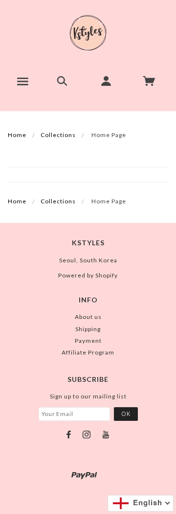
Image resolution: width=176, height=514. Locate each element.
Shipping (88, 329)
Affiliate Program (88, 352)
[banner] (88, 33)
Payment (88, 340)
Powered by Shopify (88, 275)
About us (88, 316)
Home (17, 134)
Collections (58, 134)
